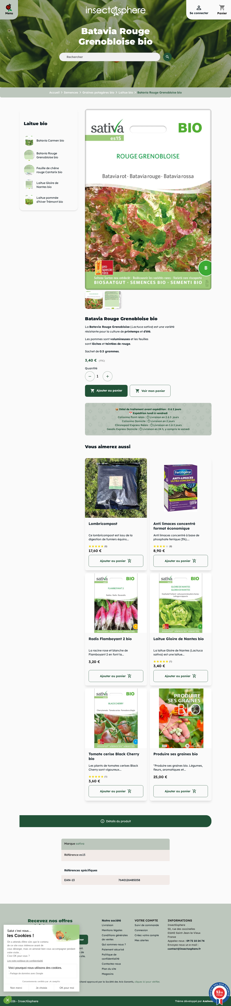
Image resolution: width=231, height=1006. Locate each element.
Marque (69, 843)
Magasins (108, 973)
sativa (80, 843)
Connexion (141, 930)
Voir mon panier (150, 391)
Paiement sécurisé (113, 949)
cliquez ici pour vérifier (147, 981)
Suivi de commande (147, 925)
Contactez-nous (111, 963)
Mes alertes (142, 940)
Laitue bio (35, 123)
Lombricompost (103, 523)
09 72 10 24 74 (195, 940)
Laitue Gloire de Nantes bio (178, 638)
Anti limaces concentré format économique (174, 526)
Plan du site (109, 968)
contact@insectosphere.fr (184, 948)
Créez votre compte (147, 935)
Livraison (107, 925)
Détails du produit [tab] (115, 821)
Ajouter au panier (106, 390)
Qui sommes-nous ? (114, 944)
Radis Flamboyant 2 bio (110, 638)
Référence (71, 855)
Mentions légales (112, 930)
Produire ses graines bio (175, 754)
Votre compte (146, 920)
